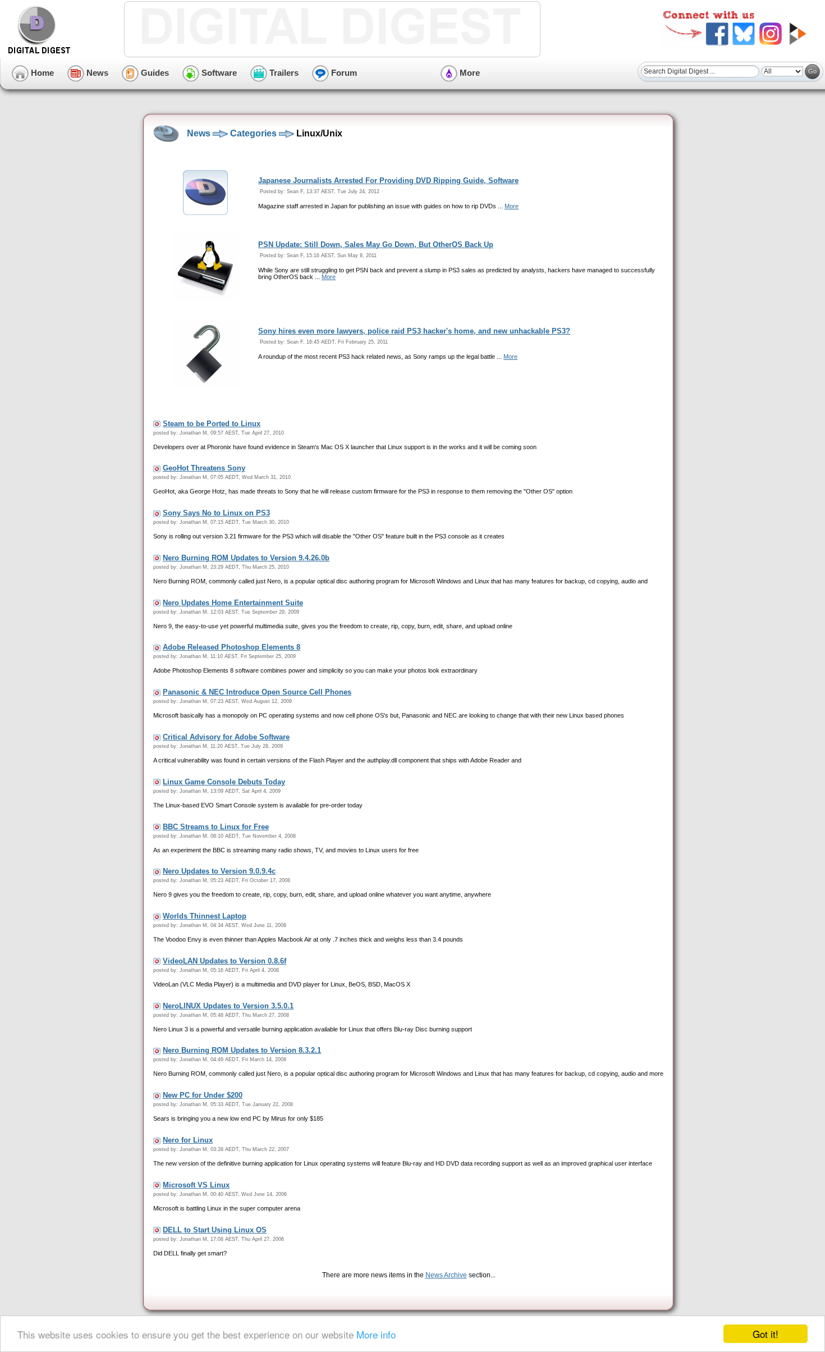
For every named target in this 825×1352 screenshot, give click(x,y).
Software (218, 72)
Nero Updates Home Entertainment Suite (233, 603)
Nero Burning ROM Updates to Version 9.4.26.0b (246, 558)
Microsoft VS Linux (196, 1185)
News (96, 72)
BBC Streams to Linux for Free (216, 827)
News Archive (446, 1275)
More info (376, 1334)
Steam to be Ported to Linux (211, 423)
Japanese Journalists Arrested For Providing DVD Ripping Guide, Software (388, 180)
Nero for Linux (188, 1140)
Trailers (283, 72)
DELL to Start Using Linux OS (215, 1230)
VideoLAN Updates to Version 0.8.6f (224, 961)
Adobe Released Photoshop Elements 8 (231, 647)
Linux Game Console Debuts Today (224, 782)
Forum (343, 72)
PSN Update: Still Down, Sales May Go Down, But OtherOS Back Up (375, 244)
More (468, 72)
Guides (154, 72)
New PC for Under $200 (202, 1095)
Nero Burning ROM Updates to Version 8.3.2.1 (242, 1050)
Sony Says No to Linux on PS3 (216, 513)
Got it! (765, 1334)
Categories (253, 133)
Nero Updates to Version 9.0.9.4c (219, 871)
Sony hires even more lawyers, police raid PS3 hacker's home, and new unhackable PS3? (414, 331)
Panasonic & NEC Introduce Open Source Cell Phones (257, 692)
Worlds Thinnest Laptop (204, 916)
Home (41, 72)
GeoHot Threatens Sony (204, 468)
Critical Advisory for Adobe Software (226, 737)
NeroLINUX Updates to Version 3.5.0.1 (228, 1006)
